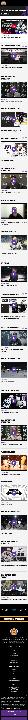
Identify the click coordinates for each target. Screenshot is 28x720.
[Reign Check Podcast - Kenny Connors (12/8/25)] (14, 588)
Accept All (14, 718)
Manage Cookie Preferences (14, 711)
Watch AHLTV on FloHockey (14, 680)
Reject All (14, 714)
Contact (14, 676)
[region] (14, 706)
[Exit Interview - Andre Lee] (14, 149)
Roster (14, 671)
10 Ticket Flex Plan (14, 662)
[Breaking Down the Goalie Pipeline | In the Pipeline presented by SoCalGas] (14, 305)
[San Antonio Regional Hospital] (7, 610)
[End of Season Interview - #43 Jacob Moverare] (14, 554)
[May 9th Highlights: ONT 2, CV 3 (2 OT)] (14, 119)
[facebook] (8, 646)
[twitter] (14, 646)
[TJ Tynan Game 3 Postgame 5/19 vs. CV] (14, 433)
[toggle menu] (26, 3)
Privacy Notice (17, 708)
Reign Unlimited (14, 660)
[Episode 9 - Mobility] (14, 493)
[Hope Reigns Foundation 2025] (14, 274)
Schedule (14, 669)
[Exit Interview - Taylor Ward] (14, 401)
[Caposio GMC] (21, 610)
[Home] (3, 3)
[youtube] (19, 646)
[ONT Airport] (14, 610)
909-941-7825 (14, 691)
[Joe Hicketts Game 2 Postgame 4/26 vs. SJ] (14, 181)
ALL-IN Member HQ (14, 655)
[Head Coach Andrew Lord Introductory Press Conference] (14, 211)
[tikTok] (16, 646)
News (14, 673)
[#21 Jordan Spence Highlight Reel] (14, 463)
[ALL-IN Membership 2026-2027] (14, 242)
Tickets (14, 653)
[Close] (26, 695)
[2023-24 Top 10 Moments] (14, 369)
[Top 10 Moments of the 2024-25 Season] (14, 56)
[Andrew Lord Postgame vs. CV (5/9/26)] (14, 89)
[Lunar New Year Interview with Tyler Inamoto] (14, 338)
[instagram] (11, 646)
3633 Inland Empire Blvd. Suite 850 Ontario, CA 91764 (14, 688)
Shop (14, 678)
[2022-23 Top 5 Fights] (14, 522)
